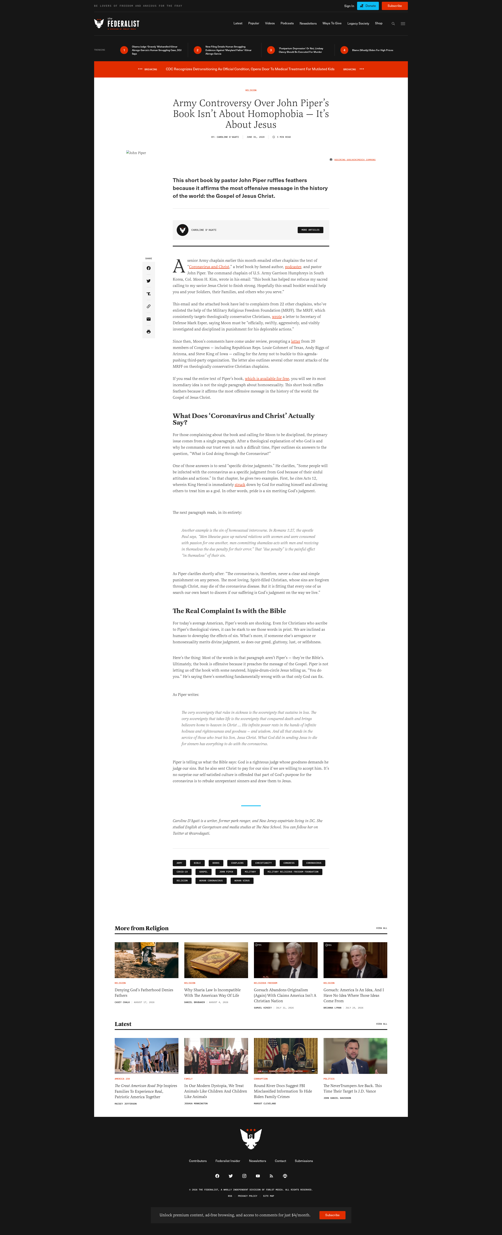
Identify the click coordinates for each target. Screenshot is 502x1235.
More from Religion (141, 928)
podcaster (293, 266)
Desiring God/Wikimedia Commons (355, 160)
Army (179, 863)
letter (295, 341)
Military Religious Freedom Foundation (293, 872)
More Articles (310, 230)
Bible (197, 863)
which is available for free (267, 378)
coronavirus (313, 863)
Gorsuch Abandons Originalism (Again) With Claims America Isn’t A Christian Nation (285, 995)
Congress (289, 863)
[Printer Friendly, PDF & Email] (148, 332)
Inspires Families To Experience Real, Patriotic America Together (146, 1091)
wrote (277, 316)
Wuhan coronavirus (211, 880)
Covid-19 (182, 872)
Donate (371, 6)
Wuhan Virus (242, 880)
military (250, 872)
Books (216, 863)
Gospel (203, 872)
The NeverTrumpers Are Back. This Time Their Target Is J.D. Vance (353, 1088)
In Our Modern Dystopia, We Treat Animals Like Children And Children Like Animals (215, 1091)
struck (240, 484)
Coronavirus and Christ (209, 266)
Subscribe (395, 6)
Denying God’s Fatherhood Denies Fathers (144, 993)
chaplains (237, 863)
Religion (182, 880)
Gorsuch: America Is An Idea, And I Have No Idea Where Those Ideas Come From (354, 995)
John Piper (226, 872)
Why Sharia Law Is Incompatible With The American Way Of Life (212, 993)
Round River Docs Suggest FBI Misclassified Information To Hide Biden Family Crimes (283, 1091)
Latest (123, 1024)
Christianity (263, 863)
